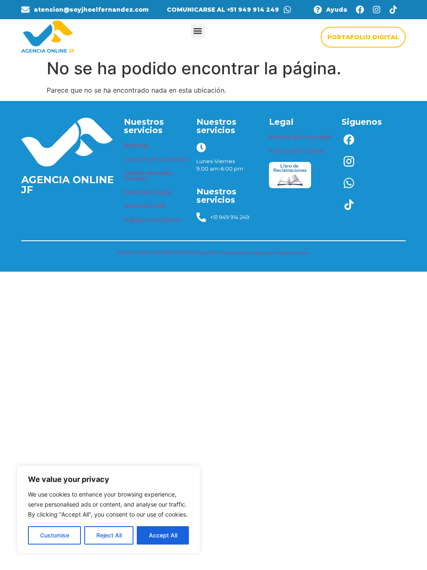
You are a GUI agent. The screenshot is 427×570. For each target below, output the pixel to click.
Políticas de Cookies (296, 150)
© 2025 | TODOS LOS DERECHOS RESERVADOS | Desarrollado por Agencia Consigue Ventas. (213, 252)
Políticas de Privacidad (299, 137)
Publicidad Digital (147, 192)
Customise (54, 535)
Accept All (163, 535)
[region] (108, 509)
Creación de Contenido (156, 159)
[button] (198, 31)
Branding (136, 145)
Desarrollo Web (145, 205)
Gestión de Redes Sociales (148, 175)
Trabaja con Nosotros (152, 219)
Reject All (109, 535)
